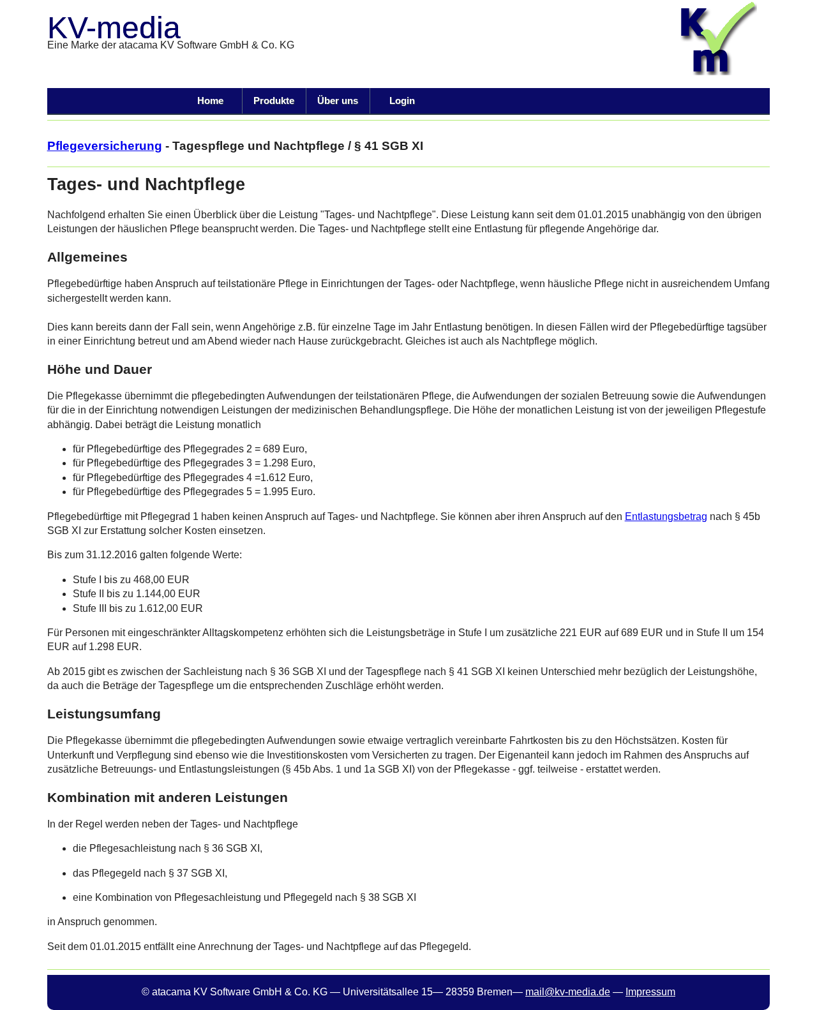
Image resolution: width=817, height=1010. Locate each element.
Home (210, 101)
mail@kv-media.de (567, 991)
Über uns (337, 101)
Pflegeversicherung (104, 145)
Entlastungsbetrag (666, 516)
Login (402, 101)
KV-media (114, 28)
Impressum (650, 991)
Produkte (273, 101)
